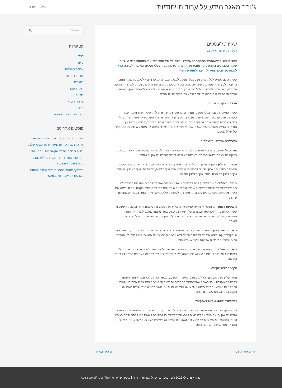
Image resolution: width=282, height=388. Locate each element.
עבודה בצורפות (74, 69)
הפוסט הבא (104, 351)
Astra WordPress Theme (97, 377)
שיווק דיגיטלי (75, 101)
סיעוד (80, 62)
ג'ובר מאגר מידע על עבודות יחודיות (206, 7)
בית (43, 7)
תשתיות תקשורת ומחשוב (68, 114)
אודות (32, 7)
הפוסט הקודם (245, 351)
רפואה (79, 95)
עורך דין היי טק (74, 75)
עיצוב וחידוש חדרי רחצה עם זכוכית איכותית (57, 138)
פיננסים (78, 82)
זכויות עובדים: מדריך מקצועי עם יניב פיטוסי (57, 151)
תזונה (80, 108)
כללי (232, 51)
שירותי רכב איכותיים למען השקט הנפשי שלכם (55, 144)
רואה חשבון (76, 88)
